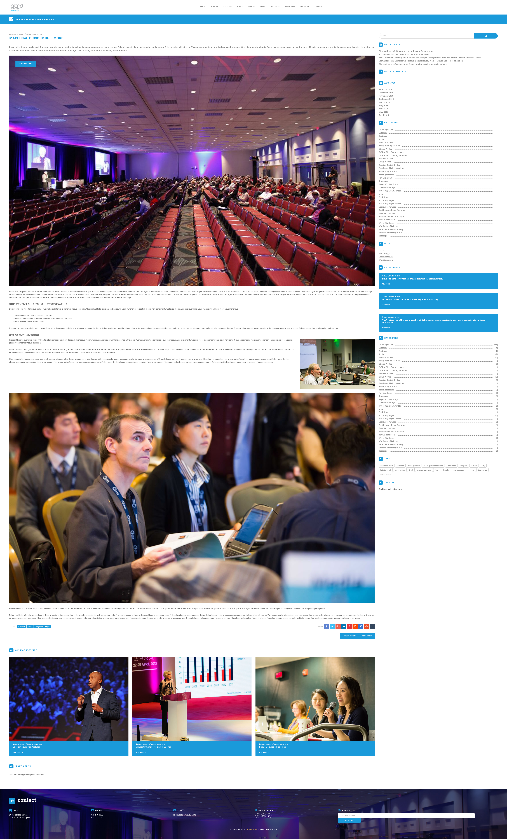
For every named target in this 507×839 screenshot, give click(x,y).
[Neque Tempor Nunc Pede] (315, 699)
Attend (263, 7)
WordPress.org (386, 260)
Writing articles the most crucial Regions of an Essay (404, 54)
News (30, 627)
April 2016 (384, 115)
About (202, 7)
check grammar (386, 174)
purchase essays (459, 470)
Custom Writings (387, 187)
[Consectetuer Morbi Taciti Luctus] (192, 699)
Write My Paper (386, 200)
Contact (318, 7)
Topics (240, 7)
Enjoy (47, 627)
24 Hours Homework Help (391, 229)
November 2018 (386, 96)
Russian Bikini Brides (389, 165)
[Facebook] (257, 815)
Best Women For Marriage (391, 216)
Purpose (214, 7)
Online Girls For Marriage (391, 152)
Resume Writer (386, 158)
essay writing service (389, 145)
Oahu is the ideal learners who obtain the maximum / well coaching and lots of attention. (421, 61)
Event (411, 470)
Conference (451, 466)
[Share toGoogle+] (338, 626)
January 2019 (385, 89)
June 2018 (383, 108)
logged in (24, 774)
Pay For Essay (385, 178)
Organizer (304, 7)
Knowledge (290, 7)
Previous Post (349, 636)
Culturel (383, 133)
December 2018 (386, 92)
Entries (384, 253)
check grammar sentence (433, 466)
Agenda (251, 7)
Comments (386, 256)
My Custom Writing (388, 226)
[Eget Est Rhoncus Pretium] (68, 699)
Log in (382, 250)
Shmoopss (383, 181)
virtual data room (387, 219)
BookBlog (383, 197)
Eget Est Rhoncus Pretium (26, 746)
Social (382, 139)
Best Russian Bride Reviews (392, 210)
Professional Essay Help (390, 232)
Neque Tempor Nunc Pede (272, 746)
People (446, 470)
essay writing (400, 470)
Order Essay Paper (387, 207)
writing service (385, 474)
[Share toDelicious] (360, 626)
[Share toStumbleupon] (366, 626)
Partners (275, 7)
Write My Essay (386, 223)
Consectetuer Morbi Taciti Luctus (153, 746)
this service (482, 470)
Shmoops (383, 235)
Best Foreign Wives (388, 171)
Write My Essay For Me (390, 190)
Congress (39, 627)
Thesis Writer (385, 149)
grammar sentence (424, 470)
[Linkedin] (269, 815)
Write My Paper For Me (390, 203)
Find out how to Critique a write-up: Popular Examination (406, 51)
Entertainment (25, 64)
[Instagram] (263, 815)
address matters (386, 466)
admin (20, 34)
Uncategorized (386, 129)
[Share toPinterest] (349, 626)
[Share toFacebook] (326, 626)
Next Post (367, 636)
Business (21, 627)
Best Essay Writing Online (391, 168)
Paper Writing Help (388, 184)
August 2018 (384, 102)
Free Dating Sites (387, 213)
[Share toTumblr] (372, 626)
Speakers (227, 7)
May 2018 (383, 112)
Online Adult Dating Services (393, 155)
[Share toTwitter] (332, 626)
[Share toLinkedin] (343, 626)
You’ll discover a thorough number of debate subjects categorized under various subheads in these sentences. (430, 57)
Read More (17, 752)
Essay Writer (385, 161)
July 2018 (383, 105)
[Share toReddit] (355, 626)
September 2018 (386, 99)
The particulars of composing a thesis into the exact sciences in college (413, 64)
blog (381, 194)
